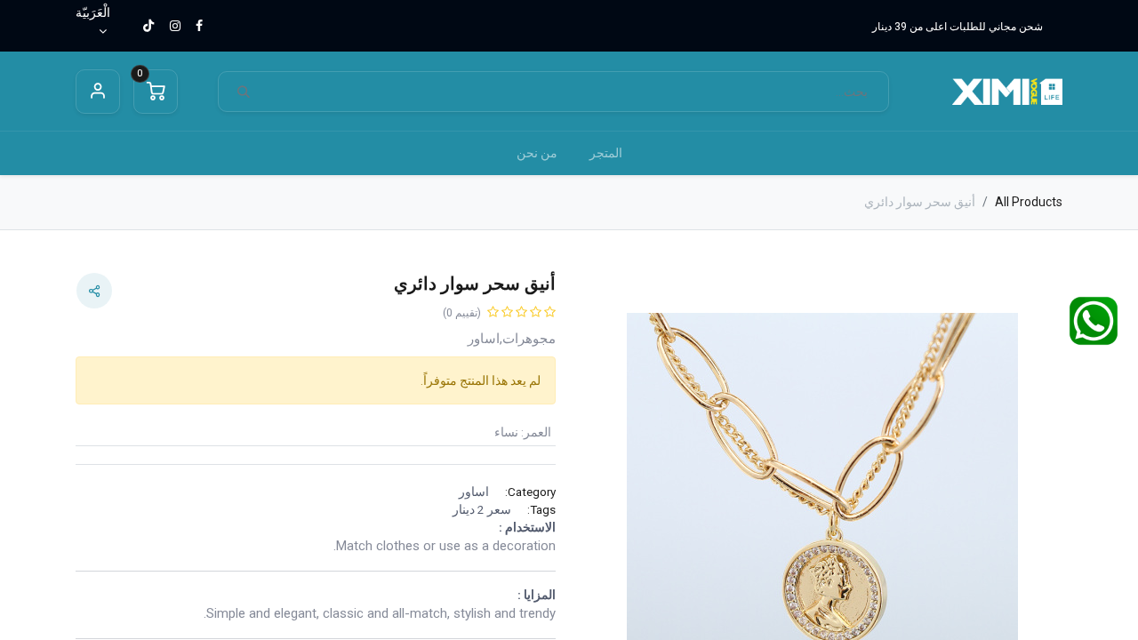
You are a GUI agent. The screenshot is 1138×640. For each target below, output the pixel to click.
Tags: (541, 509)
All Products (1028, 202)
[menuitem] (605, 153)
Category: (530, 491)
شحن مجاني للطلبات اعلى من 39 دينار (957, 26)
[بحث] (243, 92)
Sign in (98, 91)
